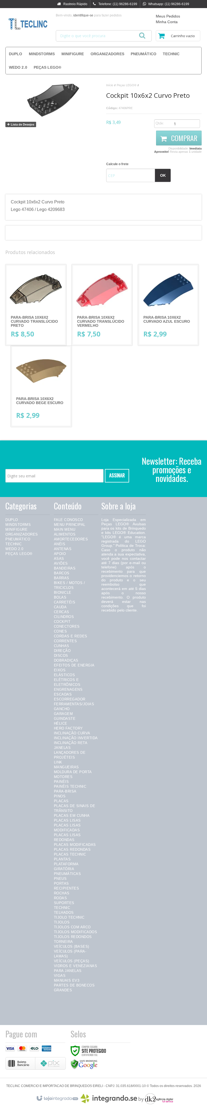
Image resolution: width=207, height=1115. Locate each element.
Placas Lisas (67, 820)
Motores (63, 777)
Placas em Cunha (72, 816)
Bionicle (62, 593)
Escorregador (69, 699)
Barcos (62, 573)
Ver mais (40, 320)
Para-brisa (65, 791)
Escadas (63, 694)
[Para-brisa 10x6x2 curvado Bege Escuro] (41, 386)
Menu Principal (69, 525)
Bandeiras (65, 568)
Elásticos (64, 675)
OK (163, 175)
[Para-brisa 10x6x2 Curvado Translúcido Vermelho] (102, 305)
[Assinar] (117, 475)
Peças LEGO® (126, 85)
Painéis (61, 782)
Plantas (62, 859)
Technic (13, 544)
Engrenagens (68, 689)
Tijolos (62, 922)
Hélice (60, 723)
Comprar (183, 138)
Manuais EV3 (67, 980)
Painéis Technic (70, 786)
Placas (61, 801)
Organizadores (21, 534)
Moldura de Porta (73, 772)
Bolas (60, 597)
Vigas (60, 976)
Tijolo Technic (69, 917)
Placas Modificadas (75, 845)
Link (58, 762)
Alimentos (65, 534)
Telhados (64, 913)
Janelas (62, 748)
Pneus (60, 879)
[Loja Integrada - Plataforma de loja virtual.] (57, 1097)
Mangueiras (66, 767)
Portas (61, 883)
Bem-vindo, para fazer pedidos (89, 15)
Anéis (59, 544)
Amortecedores (71, 539)
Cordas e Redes (70, 636)
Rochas (62, 893)
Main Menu (64, 529)
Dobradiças (66, 660)
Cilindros (64, 617)
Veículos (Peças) (71, 961)
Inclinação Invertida (76, 738)
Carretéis (64, 602)
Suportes (64, 903)
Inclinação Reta (71, 743)
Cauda (60, 607)
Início (109, 85)
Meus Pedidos (168, 16)
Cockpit (62, 622)
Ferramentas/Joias (74, 704)
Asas (59, 559)
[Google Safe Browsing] (84, 1064)
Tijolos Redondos (73, 937)
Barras (61, 578)
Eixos (60, 670)
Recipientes (66, 888)
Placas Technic (70, 854)
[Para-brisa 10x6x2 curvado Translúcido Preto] (36, 305)
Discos (61, 656)
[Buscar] (142, 34)
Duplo (11, 520)
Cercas (61, 612)
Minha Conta (167, 22)
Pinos (60, 796)
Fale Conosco (68, 520)
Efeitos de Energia (74, 665)
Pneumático (17, 539)
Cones (60, 631)
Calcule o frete (117, 164)
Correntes (65, 641)
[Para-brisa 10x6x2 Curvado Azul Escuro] (168, 305)
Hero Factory (68, 728)
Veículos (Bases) (71, 946)
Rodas (60, 898)
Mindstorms (18, 525)
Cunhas (61, 646)
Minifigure (16, 529)
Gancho (62, 709)
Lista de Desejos (22, 124)
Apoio (60, 554)
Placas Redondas (72, 849)
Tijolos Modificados (75, 932)
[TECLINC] (27, 24)
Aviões (61, 563)
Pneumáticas (67, 874)
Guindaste (65, 719)
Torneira (63, 942)
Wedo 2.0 (14, 549)
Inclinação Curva (72, 733)
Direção (62, 651)
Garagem (63, 714)
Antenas (63, 549)
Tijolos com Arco (72, 927)
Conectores (67, 626)
